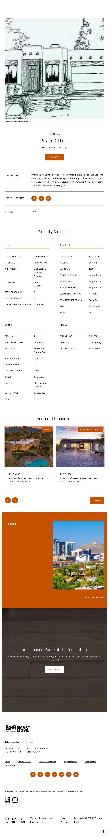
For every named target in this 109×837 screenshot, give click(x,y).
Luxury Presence (65, 820)
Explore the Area (94, 597)
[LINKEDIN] (47, 774)
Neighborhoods (70, 762)
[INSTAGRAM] (40, 774)
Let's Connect (11, 765)
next (15, 500)
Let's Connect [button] (54, 669)
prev (8, 500)
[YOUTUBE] (61, 774)
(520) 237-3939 (12, 748)
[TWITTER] (54, 774)
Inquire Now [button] (54, 157)
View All (97, 500)
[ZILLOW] (69, 774)
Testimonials (90, 762)
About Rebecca (24, 762)
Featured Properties (47, 762)
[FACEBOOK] (33, 774)
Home (7, 762)
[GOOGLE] (76, 774)
